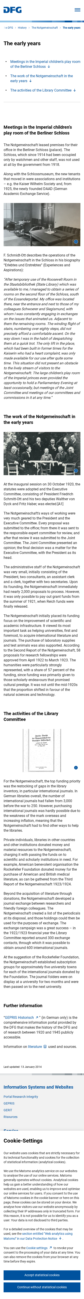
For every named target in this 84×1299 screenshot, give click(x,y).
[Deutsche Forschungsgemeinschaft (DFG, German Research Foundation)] (13, 12)
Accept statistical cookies (42, 1275)
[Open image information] (75, 241)
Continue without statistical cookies (42, 1287)
